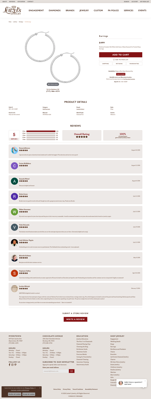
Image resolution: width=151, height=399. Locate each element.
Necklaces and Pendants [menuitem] (118, 349)
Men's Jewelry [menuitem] (114, 375)
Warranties (134, 63)
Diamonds (55, 10)
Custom (98, 10)
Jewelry (84, 10)
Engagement (36, 10)
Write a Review (75, 319)
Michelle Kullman (25, 255)
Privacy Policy (67, 389)
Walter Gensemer (25, 209)
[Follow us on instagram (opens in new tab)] (12, 365)
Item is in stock (120, 74)
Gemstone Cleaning (83, 362)
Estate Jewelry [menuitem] (114, 364)
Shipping (105, 63)
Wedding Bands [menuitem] (115, 341)
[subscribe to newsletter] (71, 371)
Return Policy (57, 389)
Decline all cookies (15, 394)
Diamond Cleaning (82, 359)
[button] (21, 1)
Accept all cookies (29, 394)
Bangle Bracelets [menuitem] (115, 380)
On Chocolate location (129, 79)
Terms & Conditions (78, 389)
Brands (70, 10)
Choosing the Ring (82, 346)
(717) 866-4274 (53, 91)
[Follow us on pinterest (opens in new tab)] (15, 365)
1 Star (24, 139)
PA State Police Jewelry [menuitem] (117, 362)
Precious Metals (82, 354)
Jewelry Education (82, 339)
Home (10, 21)
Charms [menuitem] (112, 359)
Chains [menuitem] (112, 352)
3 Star (24, 135)
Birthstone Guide (82, 349)
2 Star (24, 137)
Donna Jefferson (24, 148)
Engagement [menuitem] (114, 339)
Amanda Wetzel (24, 179)
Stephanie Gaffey (25, 271)
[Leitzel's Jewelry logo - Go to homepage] (12, 10)
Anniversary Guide (83, 364)
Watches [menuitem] (113, 372)
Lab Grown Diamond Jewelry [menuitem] (119, 357)
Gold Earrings (46, 109)
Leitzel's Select (80, 109)
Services (128, 10)
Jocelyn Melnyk (24, 286)
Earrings (21, 21)
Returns (119, 63)
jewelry (15, 21)
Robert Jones (23, 194)
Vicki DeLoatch (24, 225)
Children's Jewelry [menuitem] (116, 367)
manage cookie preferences (20, 390)
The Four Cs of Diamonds (84, 341)
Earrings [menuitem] (113, 346)
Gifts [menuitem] (112, 377)
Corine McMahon (25, 163)
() (57, 131)
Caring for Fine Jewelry (84, 357)
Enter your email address (51, 367)
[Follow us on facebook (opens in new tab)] (9, 365)
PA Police (113, 10)
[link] (4, 1)
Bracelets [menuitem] (113, 354)
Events (142, 10)
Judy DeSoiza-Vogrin (26, 240)
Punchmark (79, 396)
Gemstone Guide (82, 352)
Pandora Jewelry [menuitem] (115, 369)
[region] (53, 56)
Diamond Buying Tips (83, 344)
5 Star (24, 131)
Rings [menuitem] (112, 344)
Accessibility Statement (91, 389)
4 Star (24, 133)
